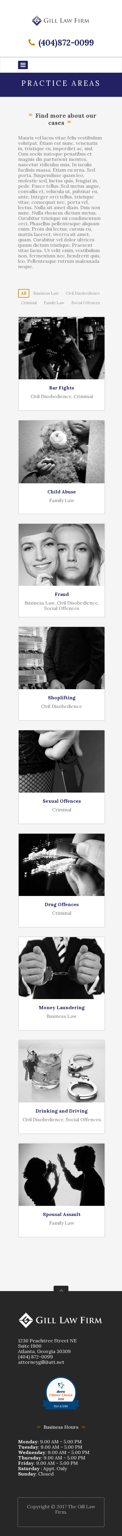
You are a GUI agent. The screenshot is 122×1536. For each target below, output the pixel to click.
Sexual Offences (62, 801)
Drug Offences (62, 904)
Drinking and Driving (62, 1111)
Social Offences (85, 302)
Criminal (29, 302)
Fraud (62, 594)
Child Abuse (61, 492)
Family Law (54, 302)
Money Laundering (62, 1007)
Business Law (46, 293)
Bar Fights (61, 388)
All (23, 293)
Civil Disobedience (83, 293)
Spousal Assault (62, 1214)
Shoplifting (62, 698)
